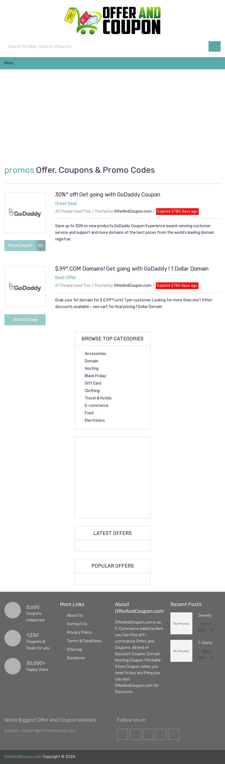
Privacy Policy (79, 632)
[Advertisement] (115, 117)
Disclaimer (76, 658)
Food (89, 413)
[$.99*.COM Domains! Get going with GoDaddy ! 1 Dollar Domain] (25, 286)
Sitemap (74, 649)
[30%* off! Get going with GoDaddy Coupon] (25, 212)
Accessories (95, 353)
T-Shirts (205, 643)
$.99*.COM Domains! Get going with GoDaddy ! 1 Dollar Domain (132, 268)
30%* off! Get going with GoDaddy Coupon (107, 194)
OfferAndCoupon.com (133, 211)
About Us (75, 615)
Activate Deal (25, 319)
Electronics (95, 420)
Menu (9, 63)
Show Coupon (20, 245)
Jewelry (205, 615)
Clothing (92, 390)
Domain (91, 361)
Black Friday (95, 376)
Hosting (92, 368)
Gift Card (93, 383)
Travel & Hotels (98, 398)
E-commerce (96, 405)
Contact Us (77, 624)
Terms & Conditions (84, 641)
